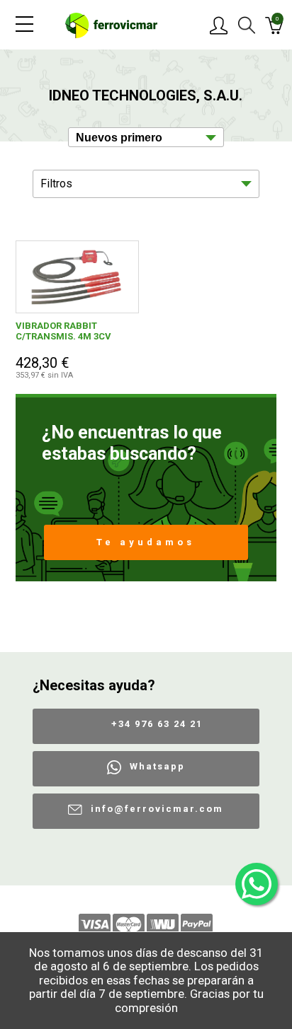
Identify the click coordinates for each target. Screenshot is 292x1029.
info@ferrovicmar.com (157, 808)
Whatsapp (157, 766)
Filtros (56, 183)
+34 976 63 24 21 (157, 724)
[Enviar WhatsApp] (256, 884)
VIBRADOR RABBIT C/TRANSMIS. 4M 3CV (63, 331)
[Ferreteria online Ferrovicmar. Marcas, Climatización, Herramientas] (111, 24)
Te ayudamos (145, 542)
